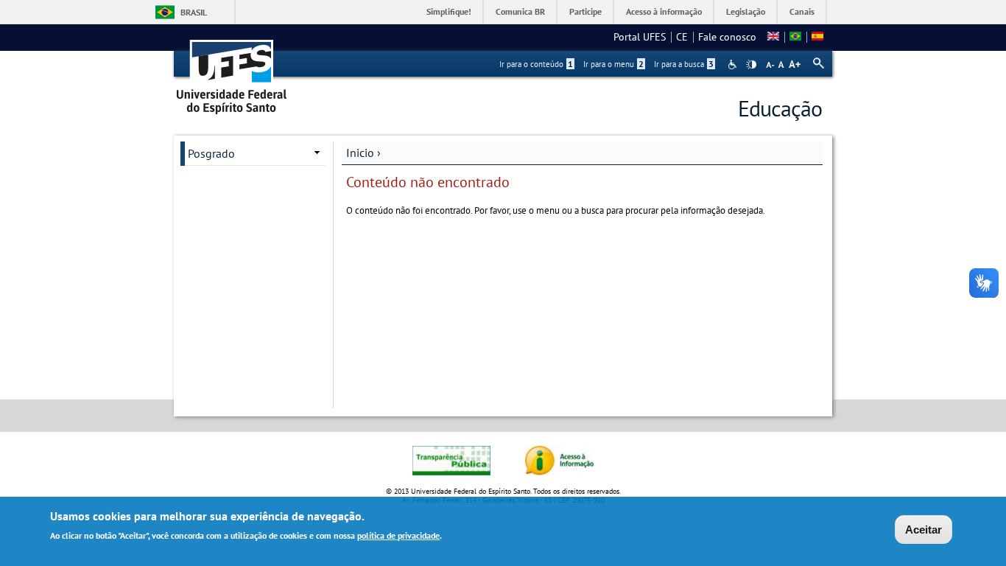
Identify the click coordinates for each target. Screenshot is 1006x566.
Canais (802, 11)
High (751, 65)
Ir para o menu (613, 64)
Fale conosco (727, 36)
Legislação (745, 11)
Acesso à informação (664, 11)
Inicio (360, 152)
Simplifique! (448, 11)
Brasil (193, 12)
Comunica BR (520, 11)
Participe (585, 11)
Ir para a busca (684, 64)
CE (682, 36)
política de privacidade (398, 535)
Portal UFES (639, 36)
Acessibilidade (733, 64)
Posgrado (211, 153)
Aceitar (923, 529)
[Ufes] (232, 72)
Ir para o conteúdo (536, 64)
